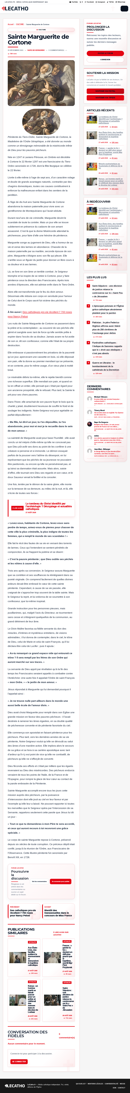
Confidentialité (111, 1084)
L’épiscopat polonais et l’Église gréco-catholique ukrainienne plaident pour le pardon (108, 309)
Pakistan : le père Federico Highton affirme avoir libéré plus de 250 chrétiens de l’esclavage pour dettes (106, 327)
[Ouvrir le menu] (124, 8)
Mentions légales (95, 1084)
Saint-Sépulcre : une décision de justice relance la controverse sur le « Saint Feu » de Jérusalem (107, 291)
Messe (122, 1084)
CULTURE (20, 24)
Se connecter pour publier (60, 881)
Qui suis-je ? (81, 1084)
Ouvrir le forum (105, 53)
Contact (121, 1088)
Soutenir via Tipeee (105, 98)
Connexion (105, 59)
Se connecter (19, 1062)
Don (114, 1088)
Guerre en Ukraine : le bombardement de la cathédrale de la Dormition (105, 366)
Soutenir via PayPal (105, 91)
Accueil (11, 24)
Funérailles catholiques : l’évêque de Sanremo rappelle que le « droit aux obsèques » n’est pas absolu (107, 347)
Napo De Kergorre (36, 50)
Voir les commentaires (39, 881)
